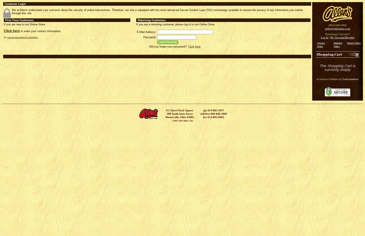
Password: (149, 37)
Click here (12, 31)
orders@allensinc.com (337, 28)
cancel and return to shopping (22, 37)
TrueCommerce (350, 79)
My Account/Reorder (342, 37)
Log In (324, 37)
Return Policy (354, 43)
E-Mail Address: (146, 32)
